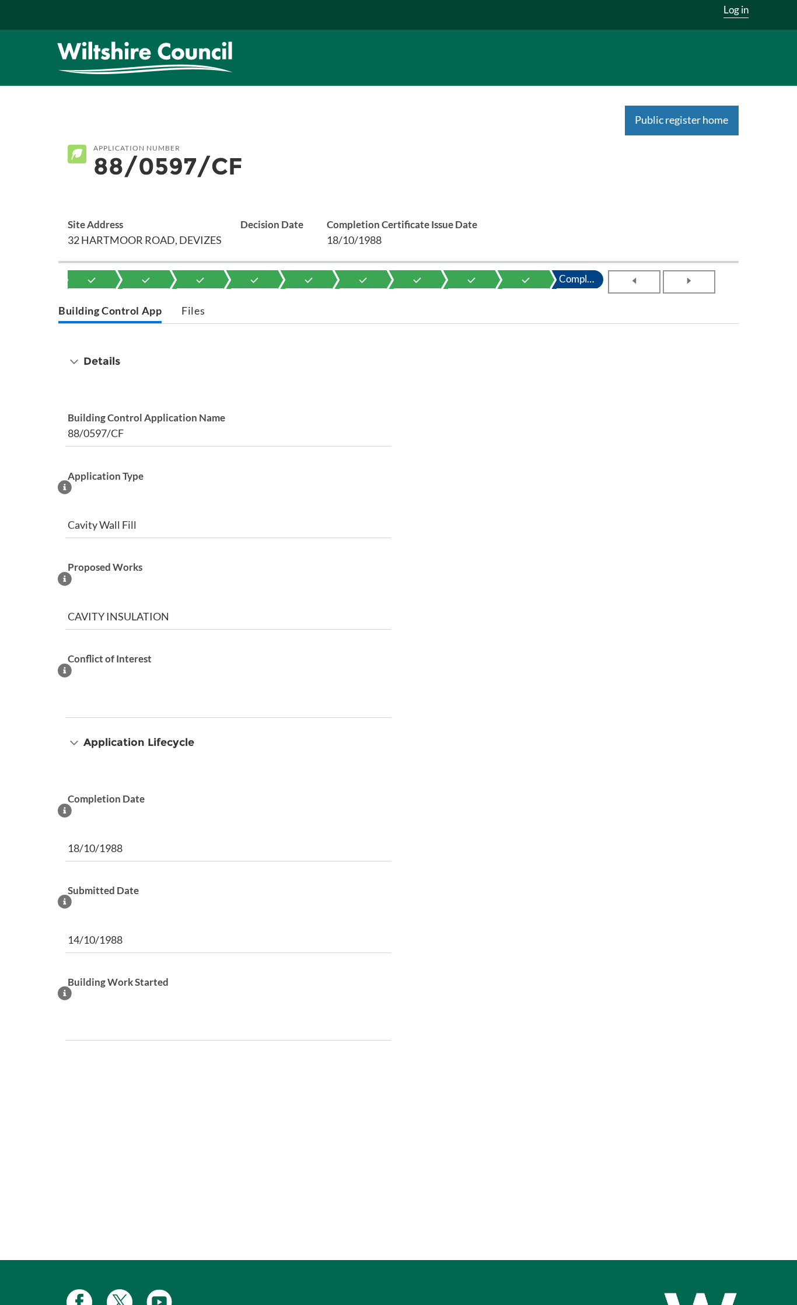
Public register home (681, 119)
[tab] (110, 312)
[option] (91, 279)
